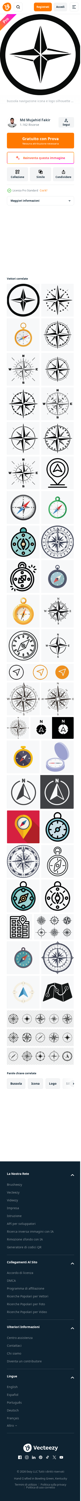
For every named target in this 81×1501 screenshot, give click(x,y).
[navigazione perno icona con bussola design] (23, 677)
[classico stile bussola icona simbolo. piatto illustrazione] (23, 539)
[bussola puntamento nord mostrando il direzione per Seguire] (23, 780)
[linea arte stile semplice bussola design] (23, 988)
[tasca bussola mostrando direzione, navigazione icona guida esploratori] (23, 1307)
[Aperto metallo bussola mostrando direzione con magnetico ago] (23, 1203)
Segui (66, 124)
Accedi (60, 7)
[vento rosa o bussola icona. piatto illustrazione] (23, 469)
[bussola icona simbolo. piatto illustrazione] (23, 331)
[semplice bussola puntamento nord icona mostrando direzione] (23, 884)
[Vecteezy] (7, 7)
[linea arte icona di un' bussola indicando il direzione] (23, 1376)
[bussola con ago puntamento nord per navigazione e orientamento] (23, 1445)
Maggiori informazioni (25, 197)
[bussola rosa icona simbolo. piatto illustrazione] (23, 435)
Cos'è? (43, 190)
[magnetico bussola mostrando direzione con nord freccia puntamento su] (23, 850)
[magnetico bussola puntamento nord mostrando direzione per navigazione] (23, 1411)
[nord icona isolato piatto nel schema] (28, 1139)
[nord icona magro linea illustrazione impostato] (40, 1238)
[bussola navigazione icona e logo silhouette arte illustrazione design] (23, 297)
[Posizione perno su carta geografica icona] (53, 1442)
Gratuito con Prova (40, 140)
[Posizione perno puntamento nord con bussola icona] (23, 1273)
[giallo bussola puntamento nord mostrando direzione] (23, 1168)
